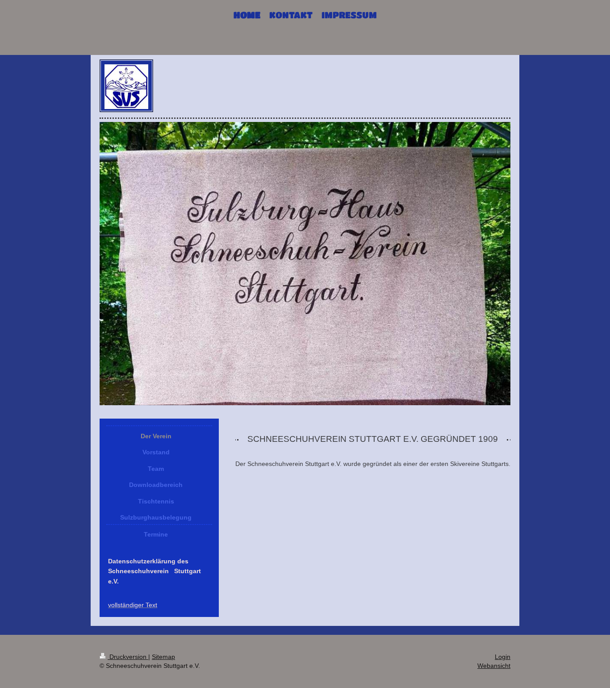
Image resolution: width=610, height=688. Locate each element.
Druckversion (128, 656)
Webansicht (493, 665)
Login (502, 656)
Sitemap (163, 656)
